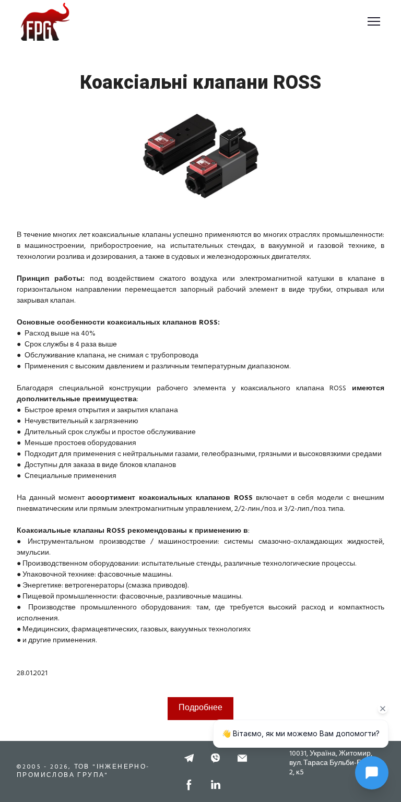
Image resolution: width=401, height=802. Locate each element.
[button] (189, 758)
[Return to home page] (45, 22)
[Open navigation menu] (373, 21)
